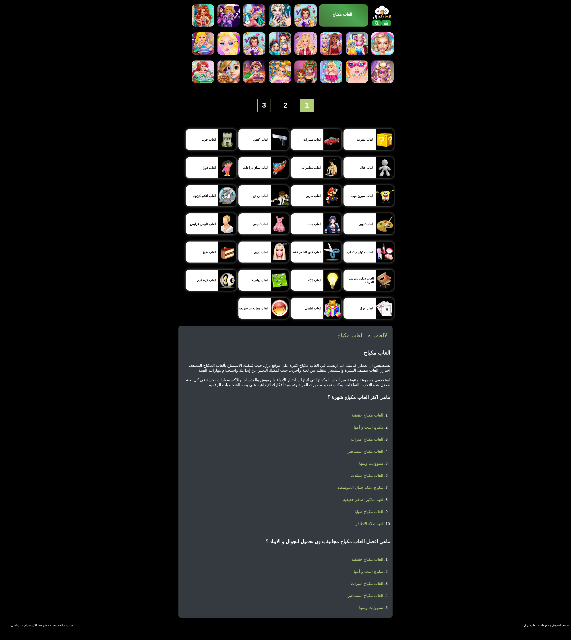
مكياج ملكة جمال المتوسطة (360, 487)
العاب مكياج (350, 335)
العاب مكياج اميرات (367, 439)
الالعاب (381, 335)
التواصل (16, 625)
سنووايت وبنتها (371, 463)
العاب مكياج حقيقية (367, 415)
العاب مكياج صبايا (369, 511)
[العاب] (382, 11)
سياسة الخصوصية (61, 625)
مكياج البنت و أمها (368, 427)
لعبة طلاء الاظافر (369, 523)
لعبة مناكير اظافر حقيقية (363, 499)
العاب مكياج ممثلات (367, 475)
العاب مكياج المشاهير (365, 451)
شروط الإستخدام (35, 625)
